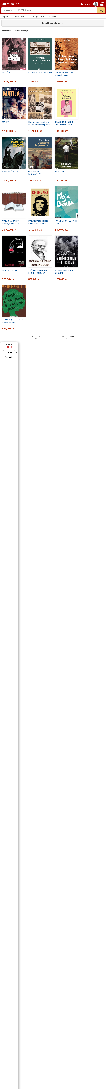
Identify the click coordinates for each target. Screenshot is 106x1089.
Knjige (5, 16)
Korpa (9, 352)
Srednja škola (37, 16)
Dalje (72, 336)
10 (63, 336)
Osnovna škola (19, 16)
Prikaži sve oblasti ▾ (52, 23)
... (54, 336)
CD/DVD (52, 16)
